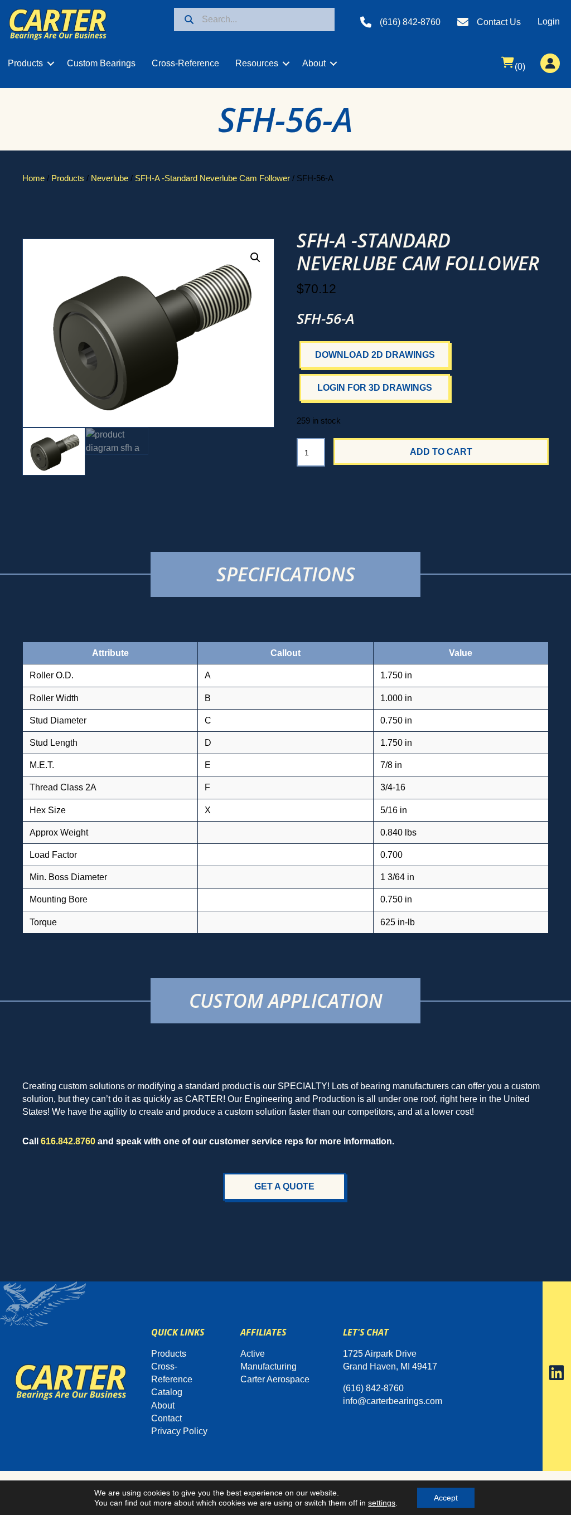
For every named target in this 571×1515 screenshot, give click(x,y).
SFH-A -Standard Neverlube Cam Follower (212, 178)
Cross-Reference (185, 63)
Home (33, 178)
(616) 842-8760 (410, 22)
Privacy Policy (179, 1431)
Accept (446, 1497)
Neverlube (109, 178)
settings (381, 1502)
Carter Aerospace (274, 1379)
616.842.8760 (68, 1141)
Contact (166, 1418)
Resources (256, 63)
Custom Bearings (101, 63)
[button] (51, 63)
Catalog (166, 1392)
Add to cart (441, 452)
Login (549, 21)
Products (25, 63)
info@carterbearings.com (392, 1401)
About (314, 63)
